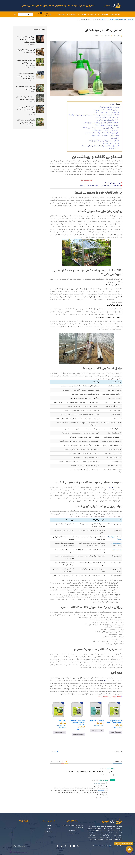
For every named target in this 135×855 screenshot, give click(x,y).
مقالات (82, 14)
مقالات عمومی (72, 831)
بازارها (91, 14)
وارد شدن (54, 752)
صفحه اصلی (113, 14)
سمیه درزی (97, 783)
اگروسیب (101, 790)
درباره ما (60, 14)
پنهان (113, 104)
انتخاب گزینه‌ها (116, 732)
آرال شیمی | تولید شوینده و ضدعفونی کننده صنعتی (72, 826)
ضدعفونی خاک (111, 487)
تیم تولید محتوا (103, 780)
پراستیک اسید (117, 549)
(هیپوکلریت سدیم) (115, 538)
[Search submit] (15, 14)
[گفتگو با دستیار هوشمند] (129, 849)
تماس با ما (70, 14)
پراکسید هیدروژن (116, 543)
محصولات (103, 14)
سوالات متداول (49, 832)
